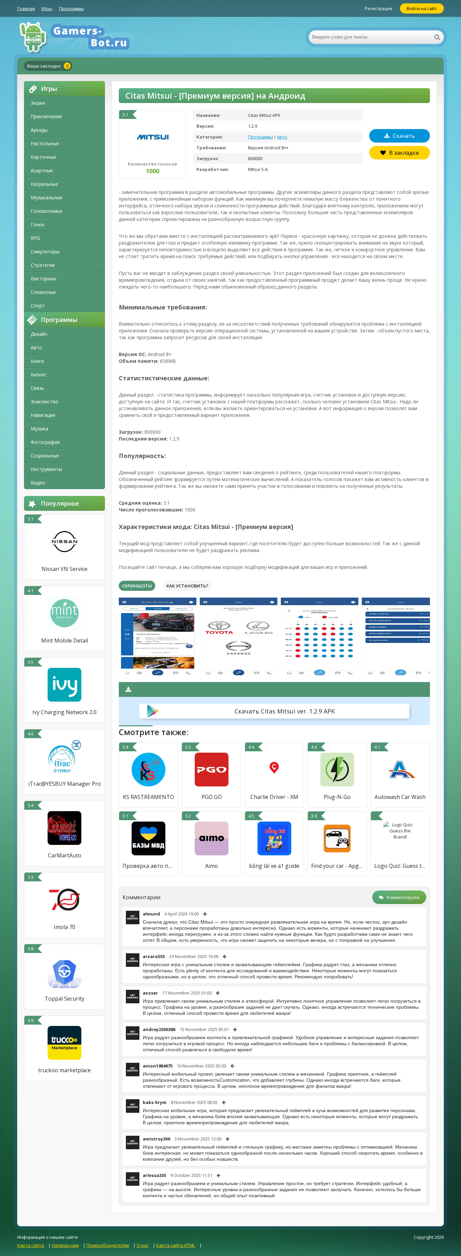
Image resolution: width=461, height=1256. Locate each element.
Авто (36, 347)
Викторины (43, 278)
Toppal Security (64, 998)
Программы (71, 8)
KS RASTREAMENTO (148, 797)
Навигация (43, 415)
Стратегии (43, 265)
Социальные (45, 455)
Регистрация (378, 8)
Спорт (38, 305)
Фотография (45, 442)
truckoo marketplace (64, 1070)
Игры (47, 8)
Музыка (39, 428)
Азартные (42, 170)
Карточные (43, 157)
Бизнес (39, 374)
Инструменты (46, 469)
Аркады (39, 130)
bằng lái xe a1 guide (274, 866)
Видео (38, 482)
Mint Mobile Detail (64, 640)
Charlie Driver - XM (274, 797)
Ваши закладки (48, 66)
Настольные (45, 143)
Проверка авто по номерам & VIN (148, 866)
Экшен (38, 103)
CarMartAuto (64, 855)
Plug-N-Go (337, 797)
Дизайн (39, 334)
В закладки (404, 152)
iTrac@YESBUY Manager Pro (64, 783)
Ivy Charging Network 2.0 (64, 712)
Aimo (211, 866)
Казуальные (44, 184)
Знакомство (44, 401)
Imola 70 (64, 927)
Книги (37, 361)
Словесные (43, 292)
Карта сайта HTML (175, 1245)
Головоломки (46, 211)
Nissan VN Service (64, 569)
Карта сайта (30, 1245)
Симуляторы (45, 251)
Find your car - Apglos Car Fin (337, 866)
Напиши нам (65, 1245)
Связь (37, 388)
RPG (35, 238)
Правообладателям (107, 1245)
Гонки (37, 224)
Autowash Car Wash (400, 797)
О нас (142, 1245)
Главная (26, 8)
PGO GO (211, 797)
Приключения (46, 116)
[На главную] (84, 37)
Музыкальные (46, 197)
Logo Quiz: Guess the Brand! (400, 866)
